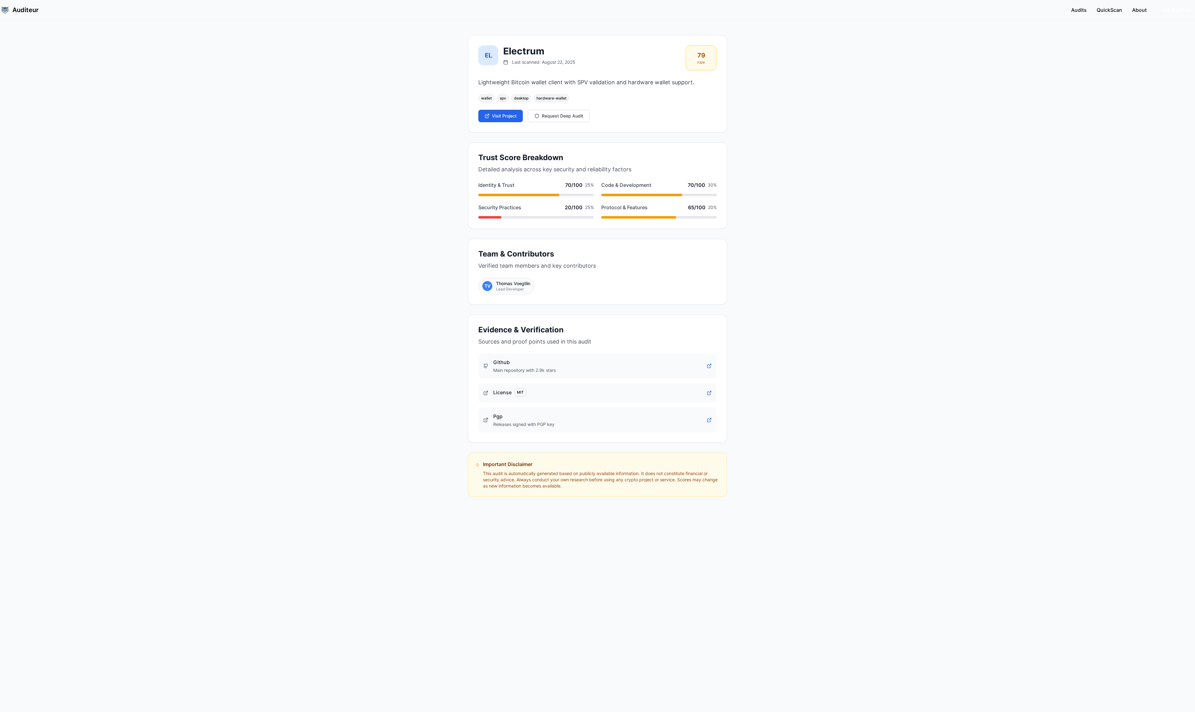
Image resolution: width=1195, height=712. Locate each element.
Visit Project (504, 115)
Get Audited (1176, 10)
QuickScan (1109, 10)
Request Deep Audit (562, 115)
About (1139, 10)
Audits (1079, 10)
